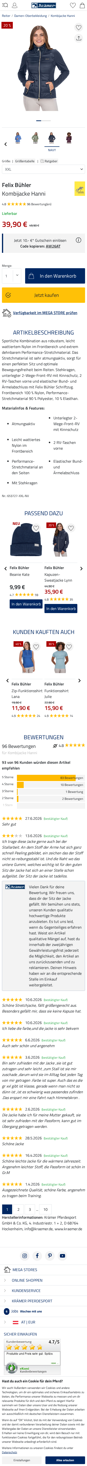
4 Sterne (8, 784)
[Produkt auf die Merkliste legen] (78, 27)
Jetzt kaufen (46, 295)
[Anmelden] (14, 5)
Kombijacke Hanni (63, 15)
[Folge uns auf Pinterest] (50, 1256)
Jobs (24, 1311)
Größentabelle (24, 161)
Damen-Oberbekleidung (30, 15)
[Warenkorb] (82, 5)
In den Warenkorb (61, 608)
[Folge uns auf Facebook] (37, 1256)
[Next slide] (81, 144)
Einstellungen (22, 1460)
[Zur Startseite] (43, 5)
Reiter (6, 15)
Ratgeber (51, 161)
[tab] (38, 120)
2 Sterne (8, 798)
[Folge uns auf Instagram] (24, 1256)
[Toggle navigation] (5, 5)
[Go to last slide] (6, 568)
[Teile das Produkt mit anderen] (78, 38)
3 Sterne (8, 791)
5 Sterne (8, 777)
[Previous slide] (6, 144)
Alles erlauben (65, 1460)
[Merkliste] (73, 5)
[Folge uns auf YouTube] (62, 1256)
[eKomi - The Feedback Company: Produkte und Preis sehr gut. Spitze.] (32, 1356)
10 (45, 1209)
